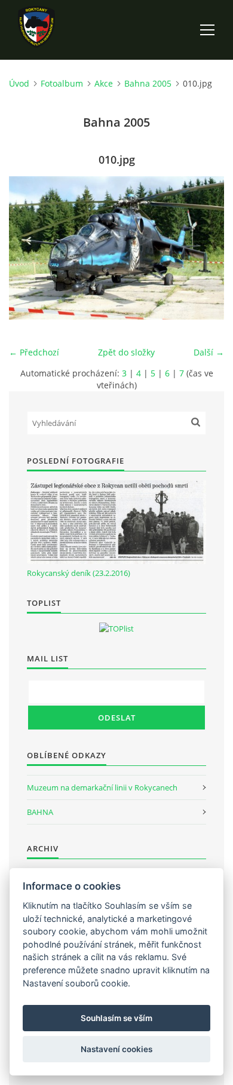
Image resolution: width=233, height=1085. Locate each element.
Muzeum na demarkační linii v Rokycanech (102, 787)
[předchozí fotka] (28, 248)
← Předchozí (34, 352)
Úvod (19, 83)
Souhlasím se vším (116, 1018)
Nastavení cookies (116, 1049)
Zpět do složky (126, 352)
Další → (209, 352)
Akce (103, 83)
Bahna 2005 (147, 83)
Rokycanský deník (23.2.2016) (78, 573)
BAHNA (40, 812)
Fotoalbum (62, 83)
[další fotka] (204, 248)
